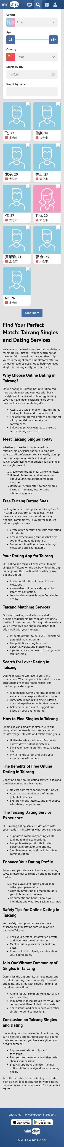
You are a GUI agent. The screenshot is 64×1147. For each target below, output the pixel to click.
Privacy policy (33, 1114)
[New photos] (47, 4)
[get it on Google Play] (43, 1122)
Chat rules (15, 1114)
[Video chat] (29, 4)
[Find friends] (38, 4)
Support (50, 1114)
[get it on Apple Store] (21, 1122)
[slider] (10, 39)
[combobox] (9, 74)
